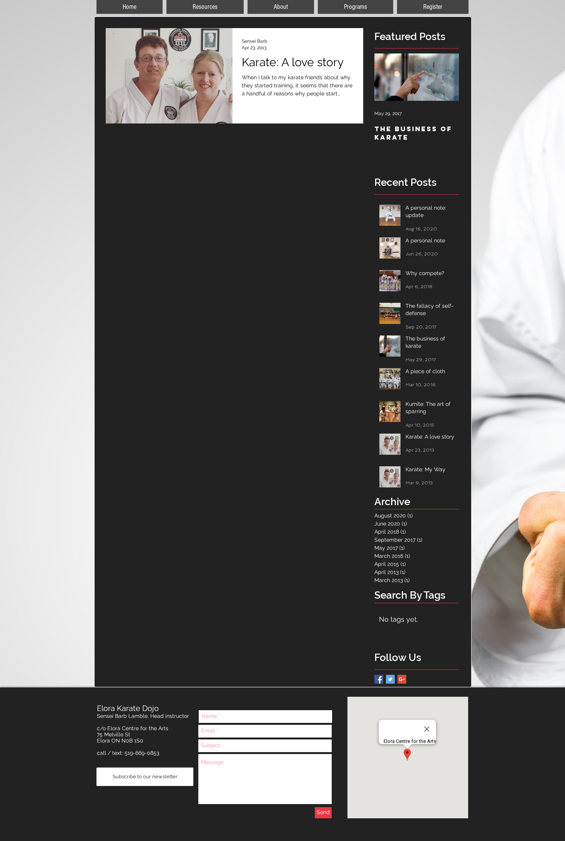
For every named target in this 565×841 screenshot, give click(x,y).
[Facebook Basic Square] (378, 679)
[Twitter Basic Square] (390, 679)
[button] (433, 7)
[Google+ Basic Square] (401, 679)
